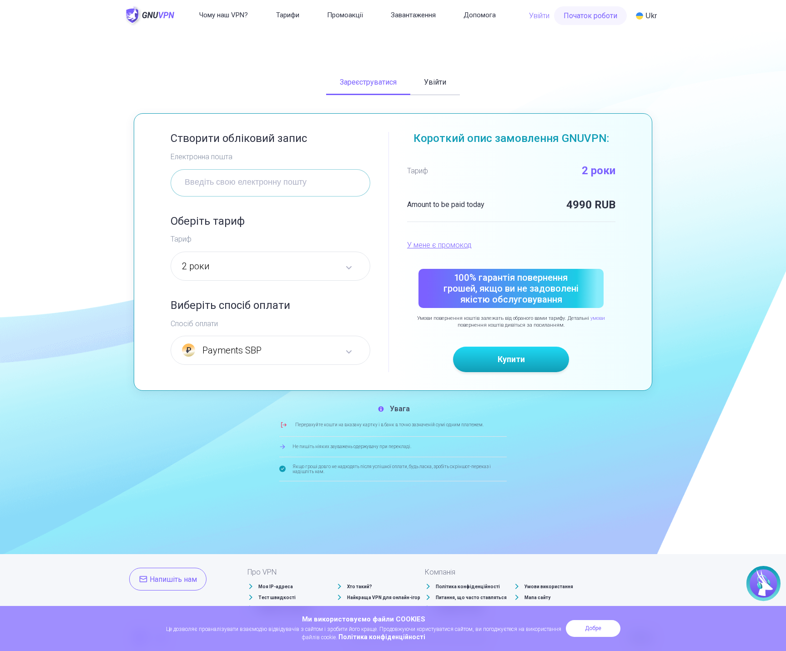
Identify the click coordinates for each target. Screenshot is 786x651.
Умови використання (548, 586)
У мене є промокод (439, 245)
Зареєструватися (368, 82)
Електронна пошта (201, 156)
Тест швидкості (277, 597)
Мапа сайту (537, 597)
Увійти (539, 15)
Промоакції (345, 15)
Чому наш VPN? (223, 15)
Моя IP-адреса (275, 586)
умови (597, 318)
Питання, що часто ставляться (471, 597)
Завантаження (413, 15)
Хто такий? (359, 586)
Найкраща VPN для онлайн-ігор (383, 597)
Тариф (181, 239)
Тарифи (287, 15)
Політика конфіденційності (468, 586)
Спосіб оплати (194, 323)
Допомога (480, 15)
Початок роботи (590, 15)
